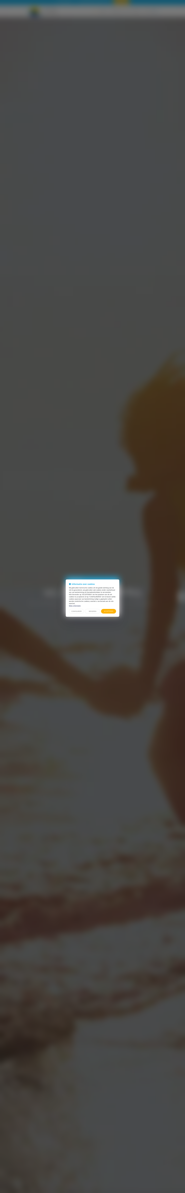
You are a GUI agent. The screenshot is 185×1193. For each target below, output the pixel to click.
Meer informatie (75, 606)
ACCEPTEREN (108, 611)
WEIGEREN (92, 611)
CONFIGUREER (76, 611)
